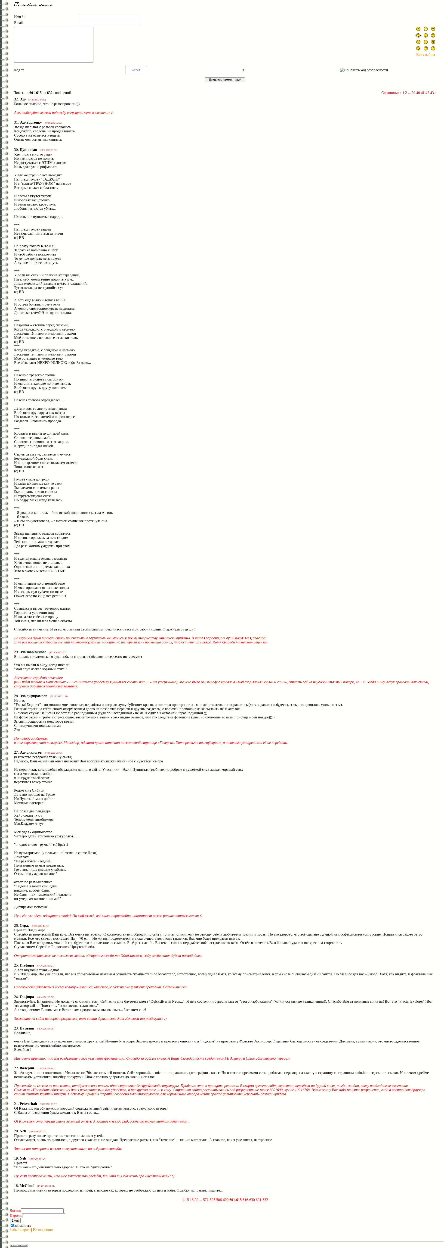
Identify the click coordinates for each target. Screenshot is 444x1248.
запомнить (22, 1225)
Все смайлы (425, 54)
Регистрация (43, 1230)
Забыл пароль (20, 1230)
